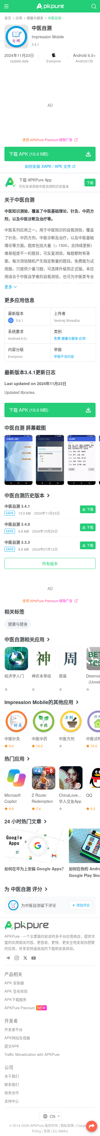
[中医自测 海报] (18, 460)
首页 (7, 18)
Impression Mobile (48, 36)
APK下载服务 (15, 999)
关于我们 (11, 1076)
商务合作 (11, 1092)
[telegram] (7, 958)
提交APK (11, 1046)
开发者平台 (13, 1029)
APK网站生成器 (17, 1037)
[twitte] (25, 958)
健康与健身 (35, 18)
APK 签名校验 (16, 991)
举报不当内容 (64, 356)
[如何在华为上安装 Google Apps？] (35, 846)
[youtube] (33, 958)
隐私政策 (67, 1125)
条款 (47, 1131)
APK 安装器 (14, 982)
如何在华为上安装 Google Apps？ (35, 868)
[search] (94, 6)
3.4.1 (19, 320)
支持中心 (11, 1101)
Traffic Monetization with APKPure (31, 1054)
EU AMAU (60, 1131)
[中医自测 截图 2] (82, 460)
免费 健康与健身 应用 (70, 338)
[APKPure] (50, 6)
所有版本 (50, 563)
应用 (19, 18)
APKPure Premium (19, 1007)
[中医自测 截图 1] (50, 460)
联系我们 (11, 1084)
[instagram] (16, 958)
